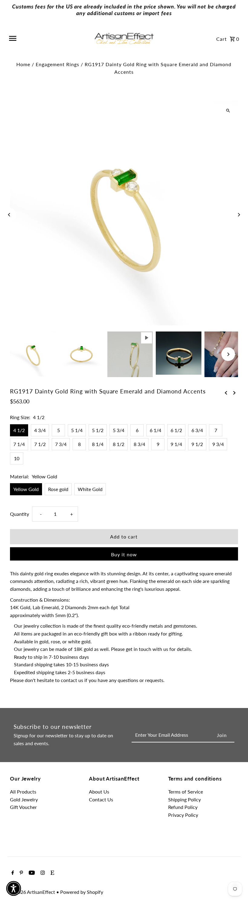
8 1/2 (118, 444)
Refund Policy (182, 807)
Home (23, 64)
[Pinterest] (20, 873)
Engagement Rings (57, 64)
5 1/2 (97, 430)
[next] (234, 392)
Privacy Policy (183, 815)
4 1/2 (19, 430)
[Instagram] (42, 873)
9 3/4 (218, 444)
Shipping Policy (184, 799)
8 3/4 (139, 444)
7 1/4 (19, 444)
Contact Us (101, 799)
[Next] (239, 214)
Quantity (19, 514)
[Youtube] (31, 873)
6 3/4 (197, 430)
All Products (23, 791)
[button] (13, 888)
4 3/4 (40, 430)
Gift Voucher (23, 807)
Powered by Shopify (81, 892)
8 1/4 (97, 444)
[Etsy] (51, 873)
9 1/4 (176, 444)
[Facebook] (12, 873)
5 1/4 (77, 430)
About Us (99, 791)
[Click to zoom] (228, 110)
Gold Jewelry (24, 799)
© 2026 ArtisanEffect (33, 892)
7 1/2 (40, 444)
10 (16, 458)
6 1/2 (176, 430)
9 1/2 (197, 444)
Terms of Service (185, 791)
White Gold (90, 489)
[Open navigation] (49, 38)
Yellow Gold (26, 489)
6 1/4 (155, 430)
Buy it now (124, 554)
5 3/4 (118, 430)
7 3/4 (61, 444)
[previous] (226, 392)
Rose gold (58, 489)
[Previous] (9, 214)
